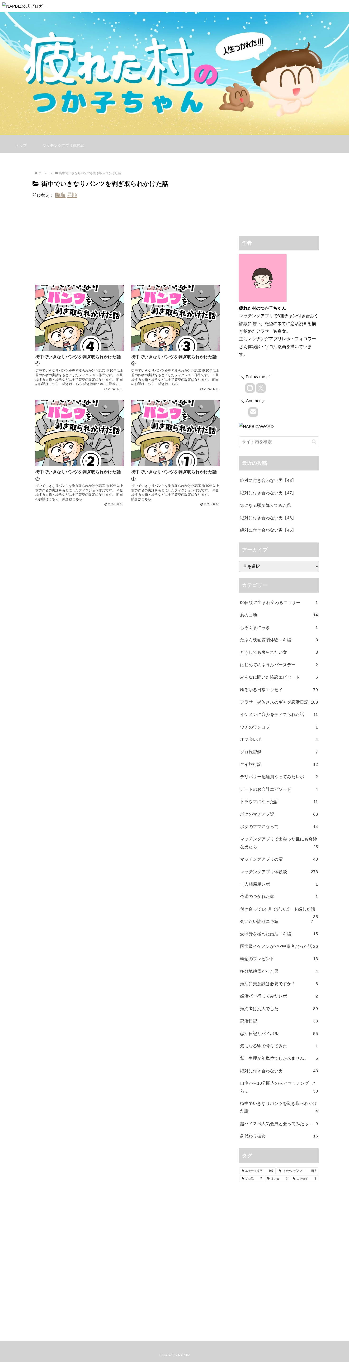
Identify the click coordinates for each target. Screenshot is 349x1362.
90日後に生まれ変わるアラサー (279, 602)
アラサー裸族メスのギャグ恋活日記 (279, 702)
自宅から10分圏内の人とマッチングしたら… (279, 1087)
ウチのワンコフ (279, 727)
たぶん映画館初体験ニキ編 (279, 640)
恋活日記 (279, 1021)
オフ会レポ (279, 739)
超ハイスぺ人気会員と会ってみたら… (279, 1123)
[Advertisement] (127, 242)
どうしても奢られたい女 (279, 652)
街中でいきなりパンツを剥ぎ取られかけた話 (279, 1107)
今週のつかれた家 (279, 896)
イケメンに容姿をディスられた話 (279, 714)
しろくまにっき (279, 627)
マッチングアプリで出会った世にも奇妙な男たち (279, 843)
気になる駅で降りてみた (279, 1046)
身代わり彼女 (279, 1136)
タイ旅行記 (279, 764)
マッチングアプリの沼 (279, 859)
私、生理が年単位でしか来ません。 (279, 1058)
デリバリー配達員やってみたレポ (279, 776)
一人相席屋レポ (279, 884)
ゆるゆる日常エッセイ (279, 689)
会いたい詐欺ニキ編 (276, 921)
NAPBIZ (184, 1355)
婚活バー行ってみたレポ (279, 996)
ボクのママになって (279, 826)
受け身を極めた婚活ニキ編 (279, 933)
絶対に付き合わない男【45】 (268, 530)
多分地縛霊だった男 (279, 971)
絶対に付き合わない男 (279, 1071)
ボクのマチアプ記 (279, 814)
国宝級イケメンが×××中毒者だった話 (279, 946)
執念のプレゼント (279, 958)
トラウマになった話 (279, 801)
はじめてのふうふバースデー (279, 664)
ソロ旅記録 (279, 752)
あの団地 (279, 615)
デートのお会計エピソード (279, 789)
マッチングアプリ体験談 (279, 871)
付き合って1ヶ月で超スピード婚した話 (279, 911)
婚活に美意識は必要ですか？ (279, 983)
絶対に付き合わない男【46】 (268, 517)
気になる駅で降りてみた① (265, 505)
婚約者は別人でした (279, 1008)
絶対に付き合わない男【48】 (268, 480)
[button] (314, 441)
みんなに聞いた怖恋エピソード (279, 677)
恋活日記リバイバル (279, 1033)
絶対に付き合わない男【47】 (268, 492)
